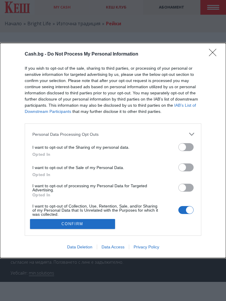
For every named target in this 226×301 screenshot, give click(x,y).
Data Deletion (79, 247)
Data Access (113, 247)
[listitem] (113, 134)
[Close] (214, 54)
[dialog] (113, 150)
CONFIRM (72, 224)
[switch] (186, 147)
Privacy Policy (146, 247)
